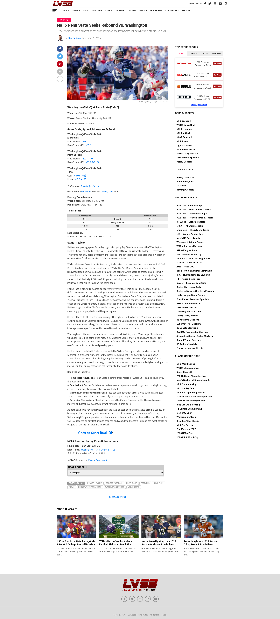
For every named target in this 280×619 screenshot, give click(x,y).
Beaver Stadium (94, 483)
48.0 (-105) (80, 176)
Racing (119, 10)
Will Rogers (133, 486)
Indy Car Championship (188, 404)
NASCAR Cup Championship (190, 392)
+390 (84, 141)
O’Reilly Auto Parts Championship (194, 396)
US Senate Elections (187, 328)
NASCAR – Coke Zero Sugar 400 (193, 258)
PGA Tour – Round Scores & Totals (194, 217)
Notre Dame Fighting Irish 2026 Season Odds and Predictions (158, 543)
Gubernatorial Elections (188, 323)
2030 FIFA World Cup (187, 437)
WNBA (75, 10)
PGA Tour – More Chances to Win (193, 209)
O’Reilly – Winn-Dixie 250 (189, 262)
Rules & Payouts (185, 181)
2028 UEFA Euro (184, 433)
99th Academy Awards (188, 303)
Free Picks (171, 10)
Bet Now (217, 63)
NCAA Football (184, 137)
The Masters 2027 (186, 429)
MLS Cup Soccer (184, 425)
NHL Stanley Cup (185, 388)
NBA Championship (186, 384)
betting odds (107, 191)
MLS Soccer (182, 141)
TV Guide (181, 185)
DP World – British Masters (190, 221)
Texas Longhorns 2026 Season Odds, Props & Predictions (201, 543)
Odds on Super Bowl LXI (95, 433)
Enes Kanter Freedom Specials (192, 299)
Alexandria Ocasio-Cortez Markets (194, 336)
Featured (145, 483)
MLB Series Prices (185, 149)
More (142, 10)
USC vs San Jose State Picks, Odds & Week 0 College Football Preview (76, 543)
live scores (86, 191)
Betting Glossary (185, 189)
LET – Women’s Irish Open (190, 234)
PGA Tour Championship (189, 205)
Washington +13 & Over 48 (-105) (98, 450)
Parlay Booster (184, 161)
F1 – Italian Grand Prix (188, 279)
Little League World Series (190, 295)
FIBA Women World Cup (188, 254)
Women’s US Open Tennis (189, 242)
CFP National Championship (191, 376)
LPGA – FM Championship (189, 226)
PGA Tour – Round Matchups (191, 213)
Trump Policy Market (187, 315)
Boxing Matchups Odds (188, 287)
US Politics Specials (186, 344)
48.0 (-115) (81, 179)
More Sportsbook (199, 104)
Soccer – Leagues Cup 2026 (191, 283)
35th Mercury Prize (186, 307)
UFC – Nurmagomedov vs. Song (193, 274)
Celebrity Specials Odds (188, 311)
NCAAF (71, 486)
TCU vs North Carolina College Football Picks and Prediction (116, 543)
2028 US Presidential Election (192, 332)
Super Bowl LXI (184, 372)
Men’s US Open (184, 413)
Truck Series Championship (190, 400)
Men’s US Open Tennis (188, 238)
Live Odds (155, 10)
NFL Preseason (184, 129)
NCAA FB (96, 10)
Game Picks (158, 483)
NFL (85, 10)
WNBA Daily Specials (187, 153)
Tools (185, 10)
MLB (65, 10)
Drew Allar (131, 483)
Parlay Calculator (185, 177)
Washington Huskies (114, 486)
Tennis (131, 10)
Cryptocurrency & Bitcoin (189, 348)
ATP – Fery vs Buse (186, 250)
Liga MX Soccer (184, 145)
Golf (108, 10)
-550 (88, 145)
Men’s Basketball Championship (193, 380)
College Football (114, 483)
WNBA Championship (187, 368)
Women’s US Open (186, 417)
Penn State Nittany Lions (89, 486)
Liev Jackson (74, 38)
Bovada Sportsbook (89, 186)
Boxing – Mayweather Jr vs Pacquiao (195, 291)
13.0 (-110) (87, 158)
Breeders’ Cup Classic (187, 421)
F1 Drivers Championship (189, 408)
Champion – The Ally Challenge (192, 230)
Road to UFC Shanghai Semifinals (194, 270)
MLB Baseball (183, 121)
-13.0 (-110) (92, 162)
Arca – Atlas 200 (185, 266)
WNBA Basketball (185, 125)
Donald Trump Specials (188, 340)
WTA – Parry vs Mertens (189, 246)
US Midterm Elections (187, 319)
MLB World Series (185, 364)
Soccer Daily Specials (187, 157)
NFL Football (183, 133)
